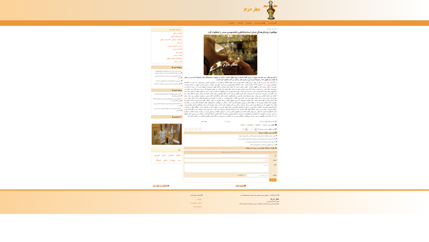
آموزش (157, 155)
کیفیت (231, 23)
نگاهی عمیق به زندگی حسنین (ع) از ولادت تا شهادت (167, 83)
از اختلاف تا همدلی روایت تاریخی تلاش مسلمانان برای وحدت (261, 141)
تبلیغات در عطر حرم (196, 203)
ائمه (227, 111)
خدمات (239, 23)
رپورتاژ (172, 160)
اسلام (258, 125)
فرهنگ (248, 23)
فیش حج (179, 52)
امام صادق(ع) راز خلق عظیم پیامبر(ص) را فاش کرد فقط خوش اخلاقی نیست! (257, 139)
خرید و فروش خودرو (175, 46)
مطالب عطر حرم (259, 23)
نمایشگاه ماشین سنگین (174, 58)
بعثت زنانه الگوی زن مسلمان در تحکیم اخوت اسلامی (263, 144)
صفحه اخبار (240, 186)
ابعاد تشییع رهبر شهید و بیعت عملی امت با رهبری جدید (168, 77)
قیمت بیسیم (178, 55)
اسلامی (250, 125)
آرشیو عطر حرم (198, 206)
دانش (165, 160)
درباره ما (200, 199)
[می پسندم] (256, 129)
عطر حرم (252, 9)
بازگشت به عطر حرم (160, 186)
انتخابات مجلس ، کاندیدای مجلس (171, 39)
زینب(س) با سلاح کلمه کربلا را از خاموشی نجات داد (168, 81)
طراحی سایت (177, 49)
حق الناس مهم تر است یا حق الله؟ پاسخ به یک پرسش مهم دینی (167, 109)
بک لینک (179, 43)
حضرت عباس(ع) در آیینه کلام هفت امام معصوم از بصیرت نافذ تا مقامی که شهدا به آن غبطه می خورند (168, 72)
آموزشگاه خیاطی (176, 36)
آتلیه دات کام (177, 33)
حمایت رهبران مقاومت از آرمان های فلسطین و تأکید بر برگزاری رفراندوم (257, 136)
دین (179, 160)
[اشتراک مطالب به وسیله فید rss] (185, 129)
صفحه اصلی (271, 23)
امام (196, 82)
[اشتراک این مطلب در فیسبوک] (196, 129)
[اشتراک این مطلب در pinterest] (189, 129)
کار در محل (178, 61)
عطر (267, 82)
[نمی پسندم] (246, 129)
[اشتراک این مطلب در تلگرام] (200, 129)
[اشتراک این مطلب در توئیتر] (193, 129)
